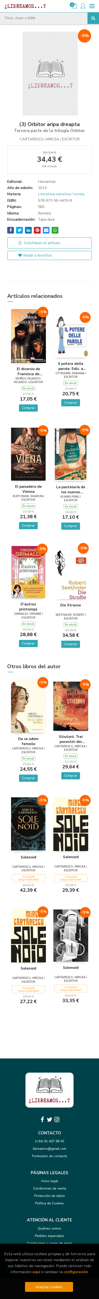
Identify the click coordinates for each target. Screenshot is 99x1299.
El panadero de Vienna (28, 489)
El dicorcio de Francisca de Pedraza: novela (28, 371)
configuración (75, 1272)
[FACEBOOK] (42, 1119)
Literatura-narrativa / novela (61, 194)
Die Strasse (70, 605)
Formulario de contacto (49, 1156)
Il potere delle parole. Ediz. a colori (70, 366)
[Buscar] (93, 18)
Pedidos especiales (49, 1236)
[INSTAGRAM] (56, 1119)
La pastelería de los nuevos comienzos (70, 489)
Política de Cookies (49, 1203)
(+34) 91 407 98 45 (49, 1141)
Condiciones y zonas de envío (49, 1243)
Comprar (28, 408)
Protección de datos (49, 1196)
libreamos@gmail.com (49, 1148)
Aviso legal (49, 1181)
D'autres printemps (28, 606)
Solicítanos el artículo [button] (41, 243)
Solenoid (28, 857)
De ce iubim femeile (28, 741)
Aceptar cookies (49, 1286)
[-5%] (28, 335)
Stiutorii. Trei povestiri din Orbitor (71, 739)
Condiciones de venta (49, 1188)
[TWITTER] (49, 1119)
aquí (36, 1272)
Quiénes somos (49, 1228)
